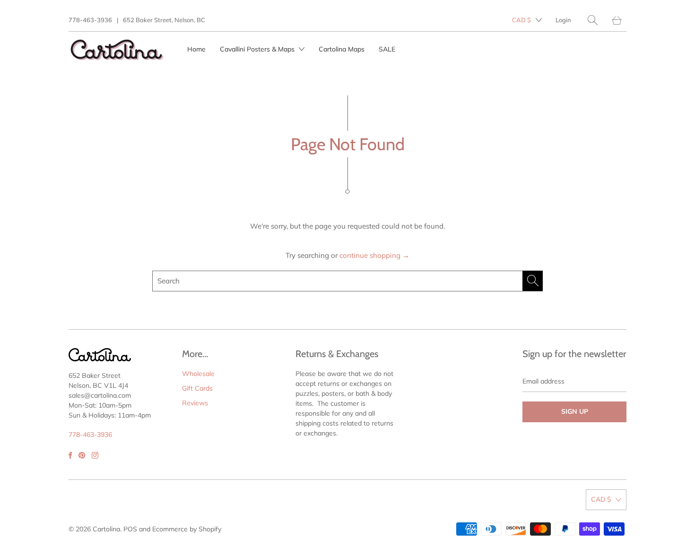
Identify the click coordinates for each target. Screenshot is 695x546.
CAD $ (521, 20)
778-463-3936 (90, 20)
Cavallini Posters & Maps (258, 49)
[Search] (592, 20)
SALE (387, 49)
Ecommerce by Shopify (186, 529)
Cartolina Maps (342, 49)
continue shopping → (374, 255)
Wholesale (198, 373)
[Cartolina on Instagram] (95, 455)
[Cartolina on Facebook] (70, 455)
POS (130, 529)
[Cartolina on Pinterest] (81, 455)
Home (196, 49)
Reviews (195, 403)
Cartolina (106, 529)
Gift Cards (197, 388)
